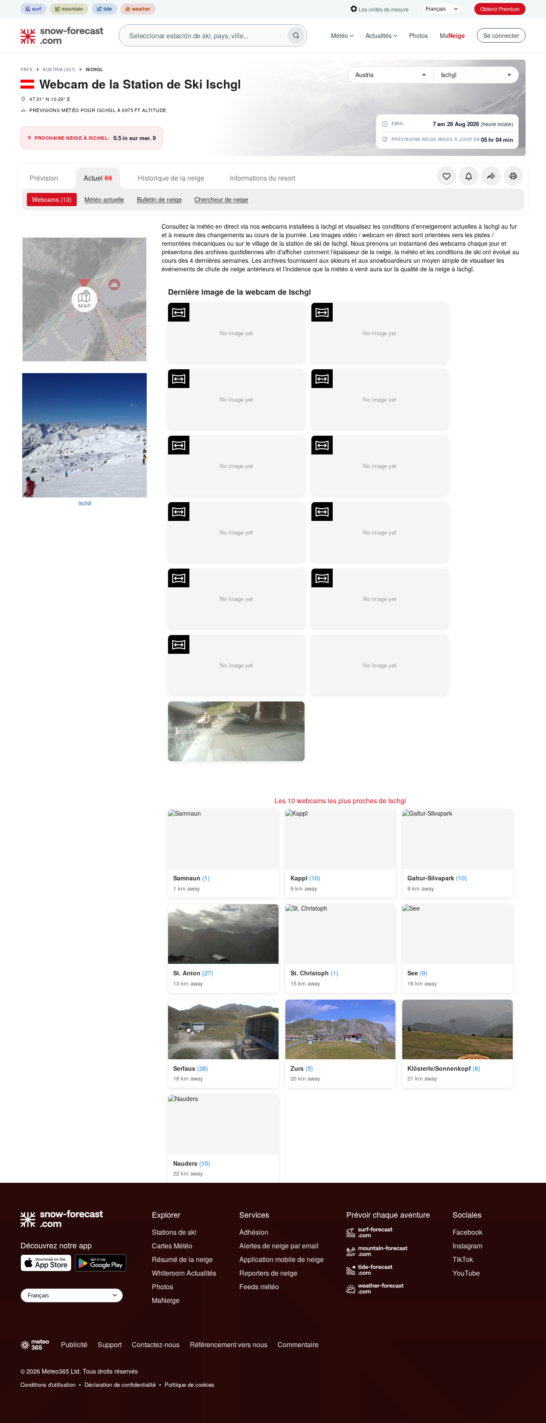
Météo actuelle (104, 199)
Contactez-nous (156, 1344)
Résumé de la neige (182, 1259)
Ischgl (94, 69)
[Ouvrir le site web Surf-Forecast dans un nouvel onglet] (33, 8)
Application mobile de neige (281, 1259)
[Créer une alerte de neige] (468, 176)
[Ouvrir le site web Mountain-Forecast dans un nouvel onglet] (69, 8)
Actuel (93, 178)
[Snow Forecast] (59, 35)
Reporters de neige (268, 1273)
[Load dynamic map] (84, 299)
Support (110, 1344)
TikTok (463, 1259)
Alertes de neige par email (279, 1246)
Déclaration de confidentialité (120, 1384)
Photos (418, 35)
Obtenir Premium (500, 8)
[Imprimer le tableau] (513, 176)
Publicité (74, 1344)
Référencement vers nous (228, 1344)
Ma (452, 35)
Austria (59, 69)
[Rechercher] (296, 35)
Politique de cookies (190, 1384)
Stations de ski (174, 1232)
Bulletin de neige (159, 199)
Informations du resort (262, 178)
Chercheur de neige (221, 199)
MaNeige (166, 1300)
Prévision (43, 178)
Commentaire (298, 1344)
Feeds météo (259, 1286)
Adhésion (253, 1232)
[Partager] (491, 176)
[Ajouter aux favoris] (446, 176)
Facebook (467, 1232)
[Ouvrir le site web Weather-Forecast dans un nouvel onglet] (138, 8)
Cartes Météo (172, 1246)
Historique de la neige (171, 178)
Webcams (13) (52, 199)
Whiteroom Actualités (184, 1273)
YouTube (466, 1273)
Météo (339, 35)
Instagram (467, 1246)
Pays (26, 69)
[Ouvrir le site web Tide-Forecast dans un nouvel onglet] (104, 8)
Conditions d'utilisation (48, 1384)
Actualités (379, 35)
